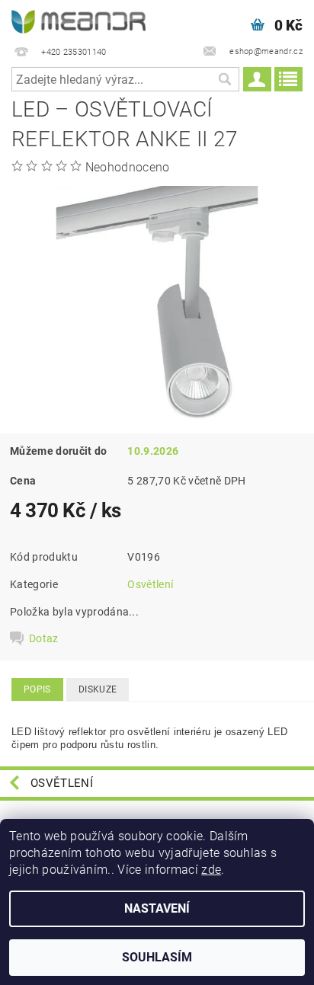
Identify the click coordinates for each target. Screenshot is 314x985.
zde (211, 869)
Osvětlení (150, 584)
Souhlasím (157, 957)
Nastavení (157, 908)
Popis (37, 689)
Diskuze (97, 689)
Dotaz (44, 638)
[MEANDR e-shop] (78, 20)
